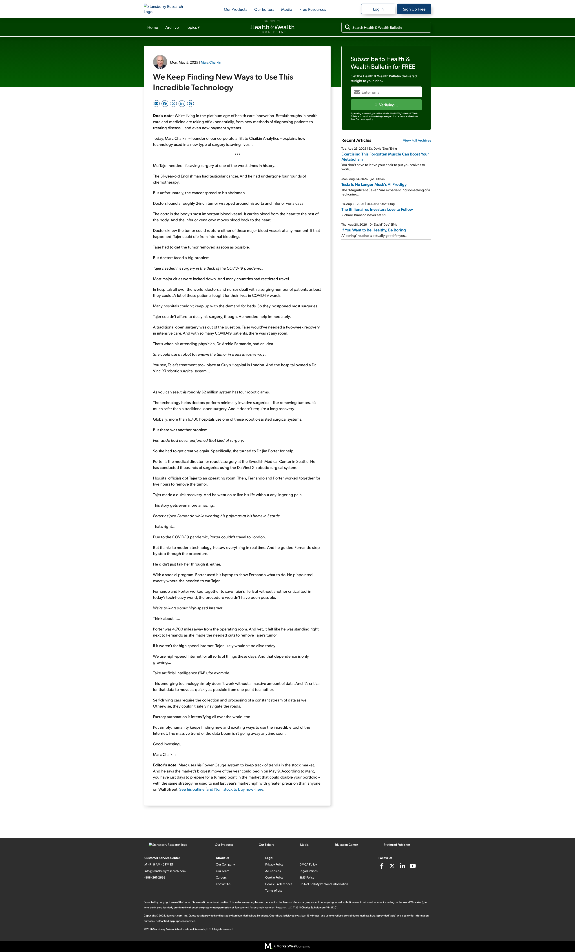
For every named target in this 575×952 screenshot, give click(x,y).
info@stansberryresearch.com (165, 871)
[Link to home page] (166, 9)
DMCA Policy (308, 864)
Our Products (235, 9)
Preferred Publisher (397, 844)
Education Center (346, 844)
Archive (172, 27)
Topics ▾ (193, 27)
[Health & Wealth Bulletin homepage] (272, 27)
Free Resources (312, 9)
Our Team (222, 871)
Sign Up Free (414, 8)
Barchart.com (174, 915)
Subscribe (386, 104)
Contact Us (223, 884)
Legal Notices (308, 871)
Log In (378, 8)
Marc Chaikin (211, 62)
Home (152, 27)
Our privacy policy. (365, 119)
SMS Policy (306, 877)
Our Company (225, 864)
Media (286, 9)
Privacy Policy (274, 864)
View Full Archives (417, 140)
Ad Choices (273, 871)
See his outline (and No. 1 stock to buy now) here (221, 789)
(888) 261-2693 (154, 877)
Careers (221, 877)
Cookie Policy (274, 877)
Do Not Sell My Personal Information (323, 884)
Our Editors (264, 9)
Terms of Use (274, 890)
